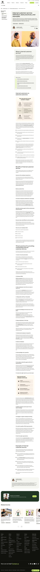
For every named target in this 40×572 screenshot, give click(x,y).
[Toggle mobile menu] (38, 5)
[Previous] (18, 526)
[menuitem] (37, 0)
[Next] (21, 526)
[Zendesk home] (3, 2)
